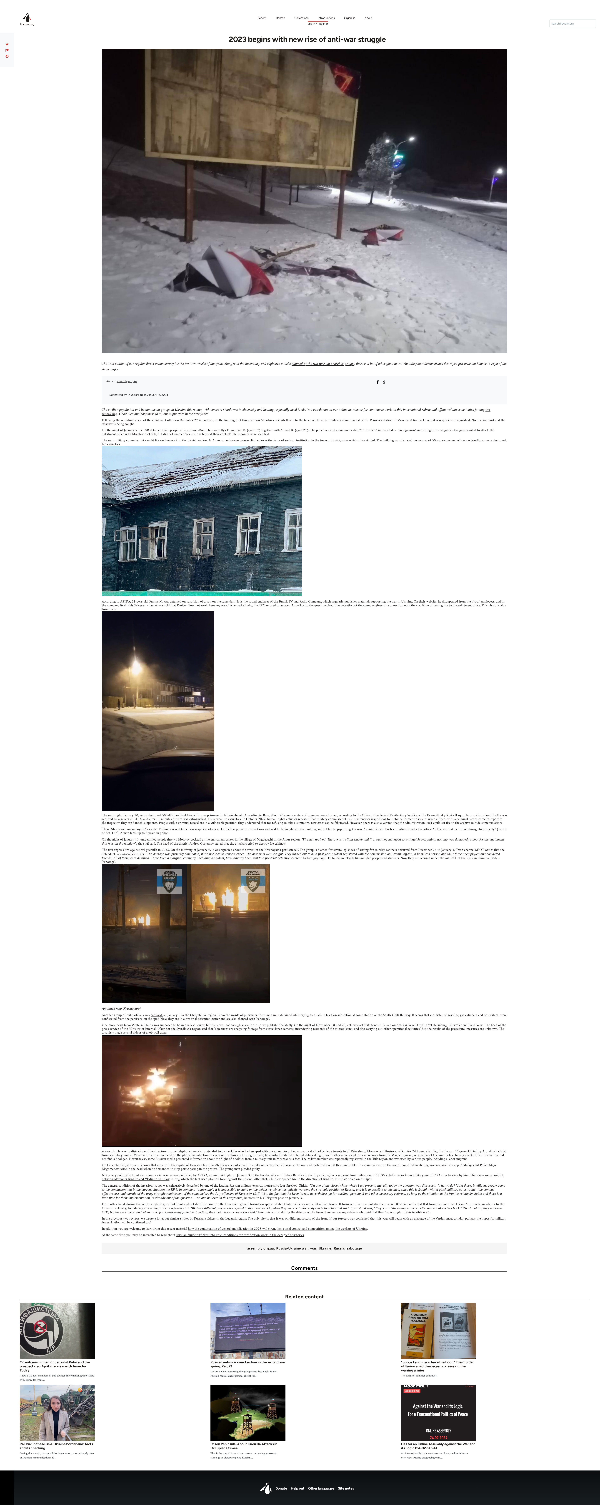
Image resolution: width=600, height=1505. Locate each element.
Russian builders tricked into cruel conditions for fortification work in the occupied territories (240, 1235)
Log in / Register (318, 23)
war (313, 1248)
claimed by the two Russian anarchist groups (323, 364)
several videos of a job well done (144, 1033)
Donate (281, 1488)
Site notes (346, 1488)
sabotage (354, 1248)
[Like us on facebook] (7, 56)
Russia (339, 1248)
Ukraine (325, 1248)
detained (157, 1015)
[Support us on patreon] (7, 50)
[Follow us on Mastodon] (7, 44)
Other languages (321, 1488)
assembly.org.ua (127, 381)
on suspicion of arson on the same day (208, 602)
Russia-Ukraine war (292, 1248)
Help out (297, 1488)
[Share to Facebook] (377, 381)
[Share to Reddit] (383, 381)
